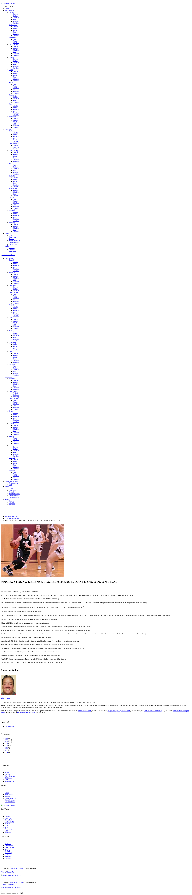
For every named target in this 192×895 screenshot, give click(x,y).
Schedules (16, 17)
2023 (6, 743)
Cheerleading (13, 143)
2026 (6, 738)
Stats (14, 19)
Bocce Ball (13, 37)
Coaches (15, 14)
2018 (6, 752)
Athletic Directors (14, 240)
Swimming (13, 95)
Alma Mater (12, 237)
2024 (6, 742)
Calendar (11, 248)
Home (7, 8)
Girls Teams (9, 129)
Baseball (12, 12)
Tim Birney (5, 698)
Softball (12, 176)
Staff (10, 485)
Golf (11, 70)
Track (11, 104)
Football (12, 57)
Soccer (11, 82)
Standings (16, 21)
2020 (6, 749)
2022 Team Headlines (12, 518)
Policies (3, 872)
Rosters (15, 16)
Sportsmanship (13, 483)
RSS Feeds (12, 251)
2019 (6, 751)
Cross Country (14, 44)
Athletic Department (11, 481)
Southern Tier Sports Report (26, 712)
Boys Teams (9, 10)
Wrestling (12, 116)
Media (7, 246)
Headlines (16, 23)
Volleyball (12, 210)
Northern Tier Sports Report (153, 711)
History (8, 233)
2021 (6, 747)
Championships (14, 242)
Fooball (15, 145)
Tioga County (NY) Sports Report (119, 711)
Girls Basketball (10, 726)
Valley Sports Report (84, 711)
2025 (6, 740)
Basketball (13, 25)
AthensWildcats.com (11, 516)
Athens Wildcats (10, 7)
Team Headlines (10, 776)
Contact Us (10, 872)
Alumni (11, 239)
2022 (6, 745)
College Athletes (14, 244)
